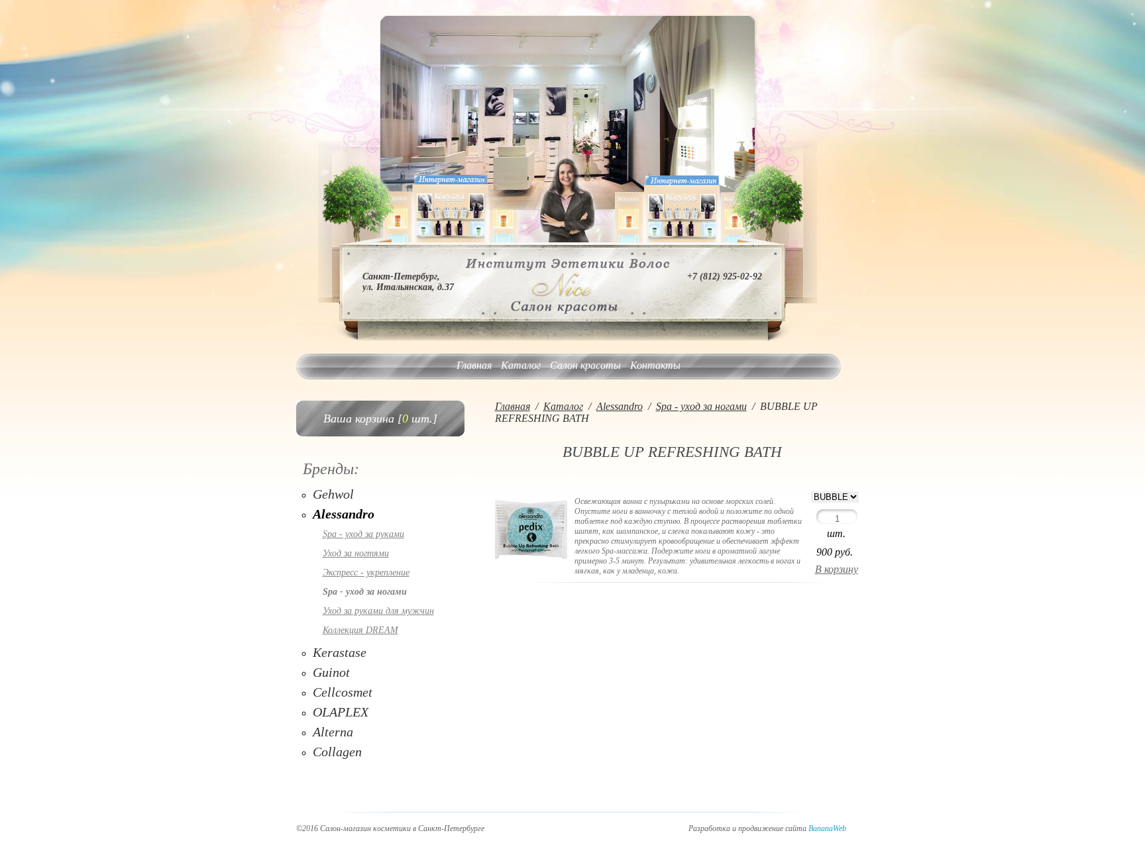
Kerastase (339, 652)
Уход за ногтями (356, 553)
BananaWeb (827, 828)
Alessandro (343, 514)
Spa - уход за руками (363, 534)
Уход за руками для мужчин (378, 611)
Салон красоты (585, 365)
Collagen (337, 751)
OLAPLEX (340, 712)
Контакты (655, 365)
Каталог (521, 365)
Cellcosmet (342, 692)
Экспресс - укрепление (366, 572)
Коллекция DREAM (360, 630)
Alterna (333, 731)
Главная (474, 365)
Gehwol (333, 494)
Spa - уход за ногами (365, 592)
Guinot (331, 672)
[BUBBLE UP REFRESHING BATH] (531, 563)
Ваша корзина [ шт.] (380, 418)
